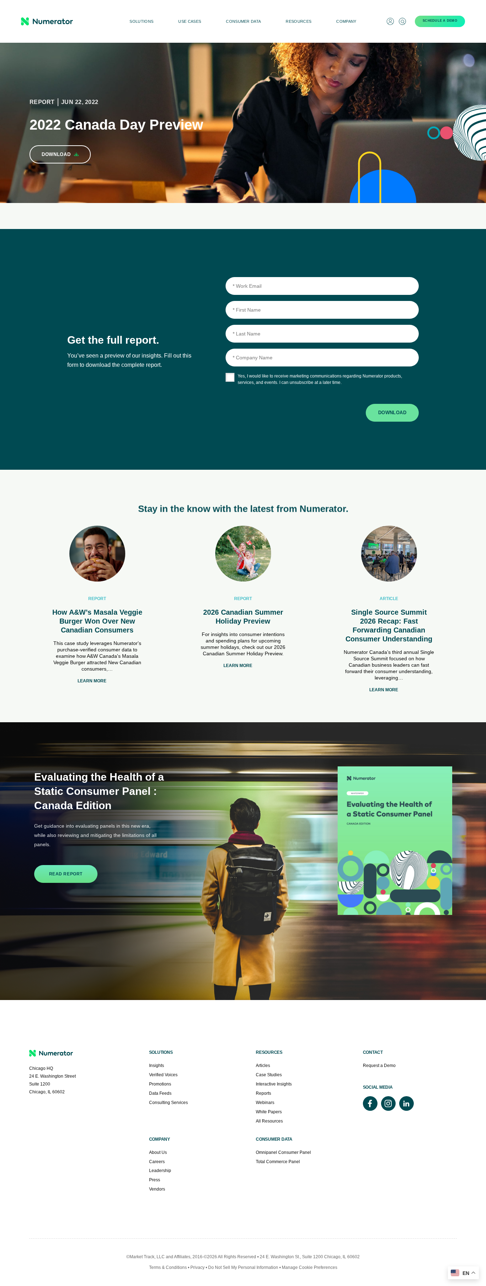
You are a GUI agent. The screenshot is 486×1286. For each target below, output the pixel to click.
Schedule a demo (440, 20)
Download (392, 412)
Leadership (160, 1170)
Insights (156, 1065)
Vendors (157, 1189)
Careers (157, 1161)
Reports (263, 1093)
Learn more (92, 680)
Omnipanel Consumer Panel (283, 1152)
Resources (298, 21)
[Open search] (402, 21)
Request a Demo (379, 1065)
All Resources (269, 1121)
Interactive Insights (274, 1084)
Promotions (160, 1084)
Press (154, 1179)
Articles (263, 1065)
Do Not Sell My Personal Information (243, 1267)
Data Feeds (160, 1093)
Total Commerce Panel (278, 1161)
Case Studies (269, 1074)
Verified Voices (163, 1074)
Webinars (265, 1102)
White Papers (269, 1111)
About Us (158, 1152)
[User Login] (390, 21)
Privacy (197, 1267)
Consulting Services (168, 1102)
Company (346, 21)
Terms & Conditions (168, 1267)
